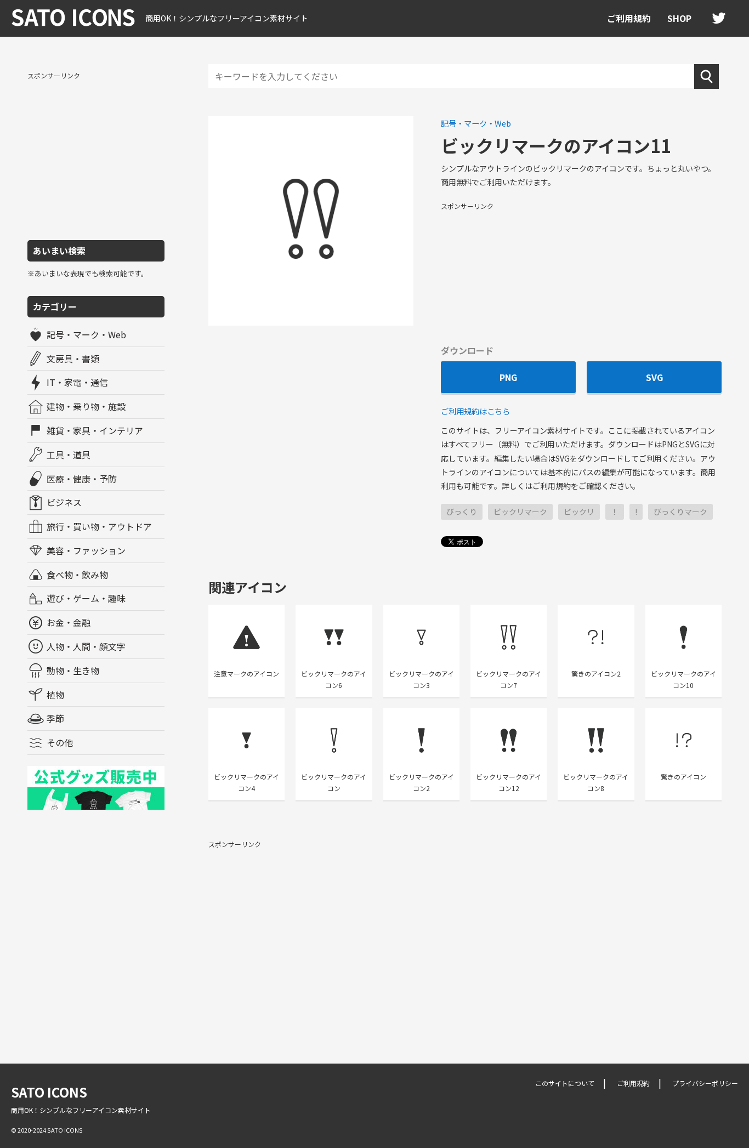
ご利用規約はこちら (475, 411)
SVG (654, 377)
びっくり (461, 511)
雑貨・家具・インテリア (95, 430)
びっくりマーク (680, 511)
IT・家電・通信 (77, 382)
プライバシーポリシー (705, 1083)
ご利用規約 (629, 18)
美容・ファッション (86, 550)
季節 (55, 718)
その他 (60, 742)
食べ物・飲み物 (77, 574)
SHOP (679, 18)
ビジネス (64, 502)
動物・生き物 (73, 670)
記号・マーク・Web (86, 334)
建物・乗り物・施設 (86, 406)
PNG (508, 377)
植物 (55, 694)
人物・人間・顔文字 (86, 646)
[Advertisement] (95, 155)
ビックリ (579, 511)
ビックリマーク (520, 511)
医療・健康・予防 (82, 478)
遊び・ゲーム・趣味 (86, 598)
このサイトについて (564, 1083)
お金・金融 (68, 622)
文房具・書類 (73, 358)
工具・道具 (68, 454)
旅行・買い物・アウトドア (99, 526)
